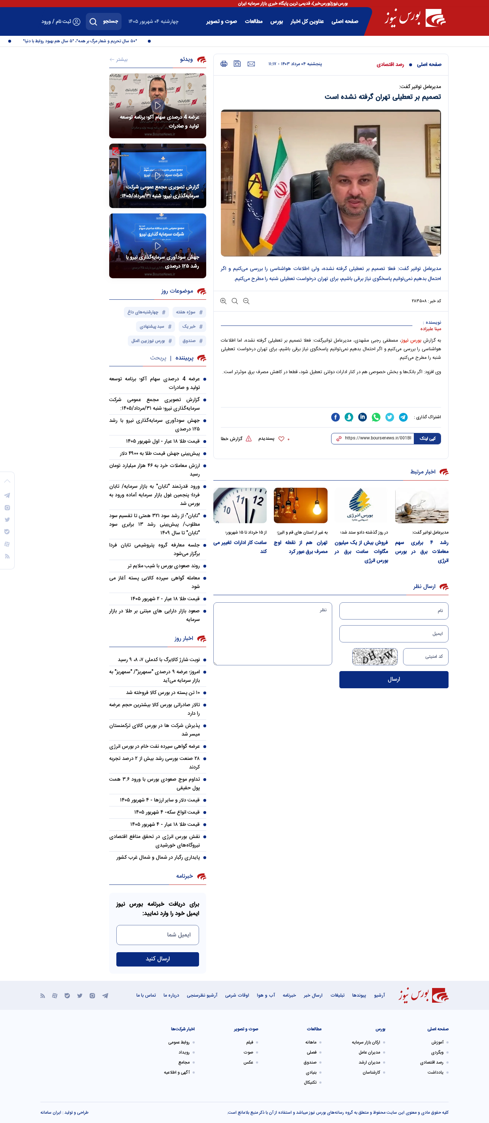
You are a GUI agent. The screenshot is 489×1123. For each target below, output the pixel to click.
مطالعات (253, 21)
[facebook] (335, 417)
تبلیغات (337, 995)
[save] (237, 64)
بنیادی (311, 1072)
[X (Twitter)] (80, 995)
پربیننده (184, 358)
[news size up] (223, 300)
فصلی (311, 1052)
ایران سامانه (50, 1112)
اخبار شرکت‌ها (183, 1029)
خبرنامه (289, 995)
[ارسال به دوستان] (251, 64)
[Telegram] (105, 995)
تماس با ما (146, 995)
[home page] (415, 18)
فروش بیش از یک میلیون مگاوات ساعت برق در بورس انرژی (361, 552)
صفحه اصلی (344, 21)
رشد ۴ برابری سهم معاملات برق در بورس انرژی (422, 552)
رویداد (184, 1052)
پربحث (158, 358)
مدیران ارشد (369, 1062)
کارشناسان (371, 1072)
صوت (248, 1052)
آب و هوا (266, 995)
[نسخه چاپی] (224, 64)
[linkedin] (362, 417)
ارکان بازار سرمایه (366, 1042)
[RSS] (42, 995)
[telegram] (403, 417)
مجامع (184, 1062)
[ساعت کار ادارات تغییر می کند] (240, 505)
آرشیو (379, 995)
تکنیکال (310, 1082)
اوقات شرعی (237, 995)
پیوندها (359, 995)
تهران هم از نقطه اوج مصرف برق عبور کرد (300, 547)
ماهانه (310, 1042)
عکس (248, 1062)
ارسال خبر (313, 995)
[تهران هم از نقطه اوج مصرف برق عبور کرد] (300, 505)
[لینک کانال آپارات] (55, 995)
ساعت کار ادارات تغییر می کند (240, 547)
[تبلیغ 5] (331, 395)
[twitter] (389, 417)
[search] (93, 21)
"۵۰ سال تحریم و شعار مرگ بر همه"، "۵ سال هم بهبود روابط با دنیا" (89, 41)
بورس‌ (276, 21)
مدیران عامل (369, 1052)
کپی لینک (428, 438)
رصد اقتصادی (390, 65)
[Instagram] (92, 995)
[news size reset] (234, 300)
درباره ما (171, 995)
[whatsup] (376, 417)
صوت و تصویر (222, 21)
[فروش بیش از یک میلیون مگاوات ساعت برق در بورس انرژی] (361, 505)
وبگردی (437, 1052)
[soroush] (349, 417)
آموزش (437, 1042)
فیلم (249, 1042)
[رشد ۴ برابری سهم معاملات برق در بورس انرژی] (422, 505)
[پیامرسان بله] (67, 995)
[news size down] (246, 300)
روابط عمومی (179, 1042)
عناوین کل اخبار (307, 21)
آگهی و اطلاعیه (177, 1072)
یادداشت (436, 1072)
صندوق (310, 1062)
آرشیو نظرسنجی (202, 995)
